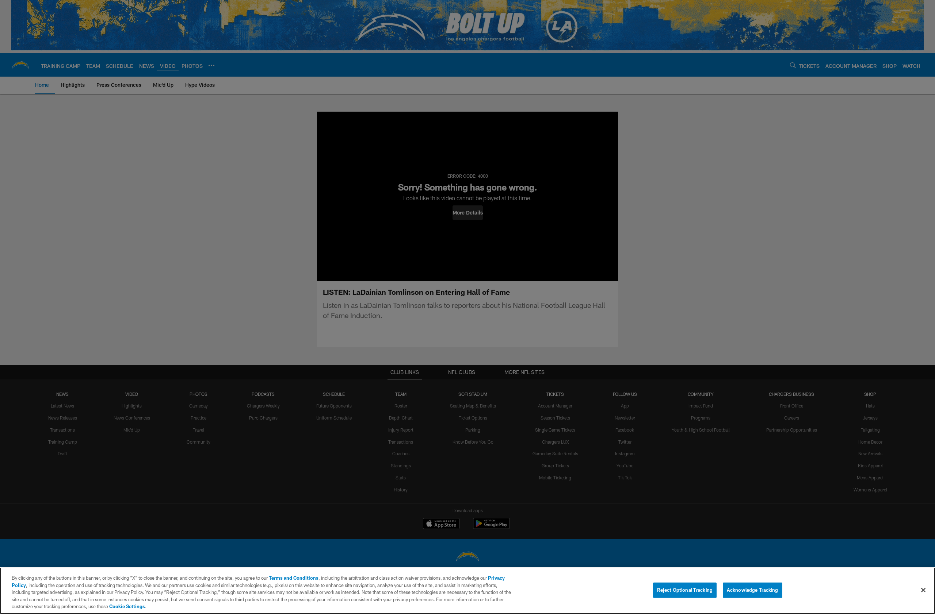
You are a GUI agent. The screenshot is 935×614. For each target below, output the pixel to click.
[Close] (923, 590)
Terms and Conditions (293, 578)
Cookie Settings (127, 606)
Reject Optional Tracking (685, 590)
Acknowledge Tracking (752, 590)
